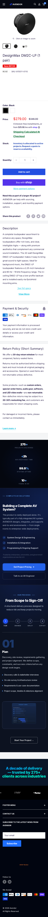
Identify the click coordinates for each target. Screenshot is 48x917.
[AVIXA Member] (24, 864)
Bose (5, 71)
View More (24, 294)
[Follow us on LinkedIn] (9, 882)
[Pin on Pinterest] (33, 216)
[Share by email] (43, 216)
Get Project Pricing (22, 567)
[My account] (39, 4)
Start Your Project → (24, 740)
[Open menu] (4, 4)
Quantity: (7, 160)
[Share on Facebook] (28, 216)
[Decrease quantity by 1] (16, 160)
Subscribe (12, 843)
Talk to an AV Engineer (24, 576)
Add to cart (24, 172)
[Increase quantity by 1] (33, 160)
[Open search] (35, 4)
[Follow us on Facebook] (4, 882)
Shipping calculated (25, 131)
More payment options (24, 188)
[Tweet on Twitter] (38, 216)
